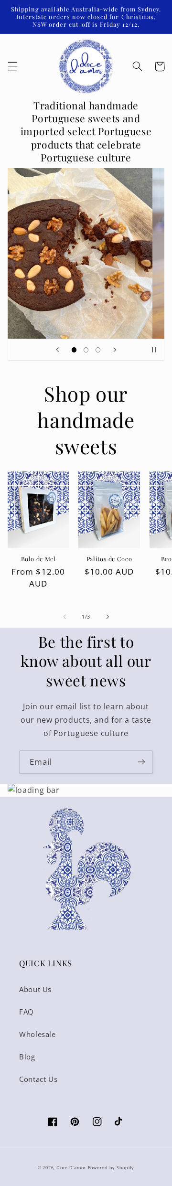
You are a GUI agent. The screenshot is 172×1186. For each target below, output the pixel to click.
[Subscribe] (141, 762)
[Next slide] (114, 349)
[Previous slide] (57, 349)
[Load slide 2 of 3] (86, 350)
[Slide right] (107, 617)
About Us (35, 989)
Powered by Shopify (111, 1168)
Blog (27, 1056)
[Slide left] (64, 617)
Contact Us (38, 1079)
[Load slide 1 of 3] (74, 350)
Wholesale (37, 1034)
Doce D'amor (71, 1168)
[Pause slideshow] (153, 349)
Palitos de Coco (109, 559)
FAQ (26, 1011)
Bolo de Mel (38, 559)
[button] (12, 66)
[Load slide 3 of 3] (98, 350)
